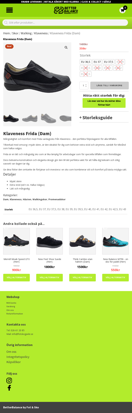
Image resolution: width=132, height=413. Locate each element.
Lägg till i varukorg (109, 85)
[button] (66, 47)
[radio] (85, 61)
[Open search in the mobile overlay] (65, 22)
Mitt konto (11, 302)
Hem (6, 33)
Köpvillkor (13, 362)
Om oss (10, 310)
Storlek (85, 55)
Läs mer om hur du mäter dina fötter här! (104, 102)
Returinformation (14, 313)
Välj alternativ (16, 277)
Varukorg (10, 306)
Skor (15, 33)
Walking (26, 33)
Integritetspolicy (17, 357)
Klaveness (41, 33)
